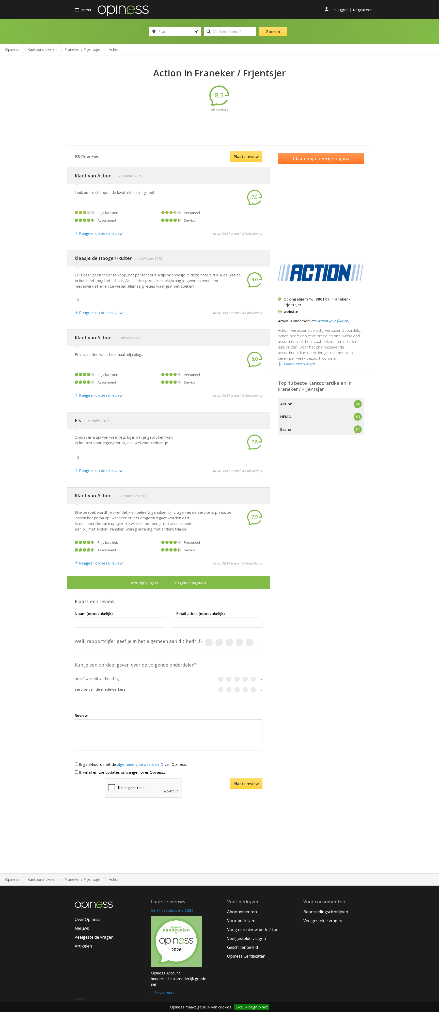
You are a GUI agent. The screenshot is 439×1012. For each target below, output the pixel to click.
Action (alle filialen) (333, 320)
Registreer (362, 9)
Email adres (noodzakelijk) (200, 613)
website (291, 311)
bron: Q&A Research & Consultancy (237, 233)
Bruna (285, 429)
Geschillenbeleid (242, 947)
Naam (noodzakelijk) (94, 613)
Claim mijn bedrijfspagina (321, 158)
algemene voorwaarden (138, 764)
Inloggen (341, 9)
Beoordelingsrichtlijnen (325, 912)
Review (81, 715)
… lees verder (162, 993)
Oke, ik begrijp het (252, 1006)
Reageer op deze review (99, 233)
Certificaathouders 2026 (172, 910)
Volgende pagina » (190, 582)
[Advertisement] (219, 123)
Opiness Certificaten (246, 956)
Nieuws (82, 928)
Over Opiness (87, 919)
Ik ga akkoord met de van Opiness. (132, 764)
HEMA (285, 416)
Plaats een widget (300, 363)
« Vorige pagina (144, 582)
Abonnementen (242, 912)
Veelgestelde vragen (94, 937)
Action (286, 403)
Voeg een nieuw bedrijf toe (252, 929)
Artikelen (83, 946)
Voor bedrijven (241, 920)
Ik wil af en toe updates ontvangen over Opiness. (121, 772)
